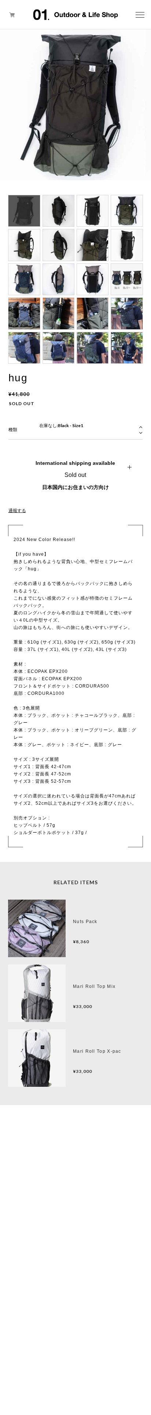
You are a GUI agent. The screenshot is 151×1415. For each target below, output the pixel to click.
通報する (17, 510)
